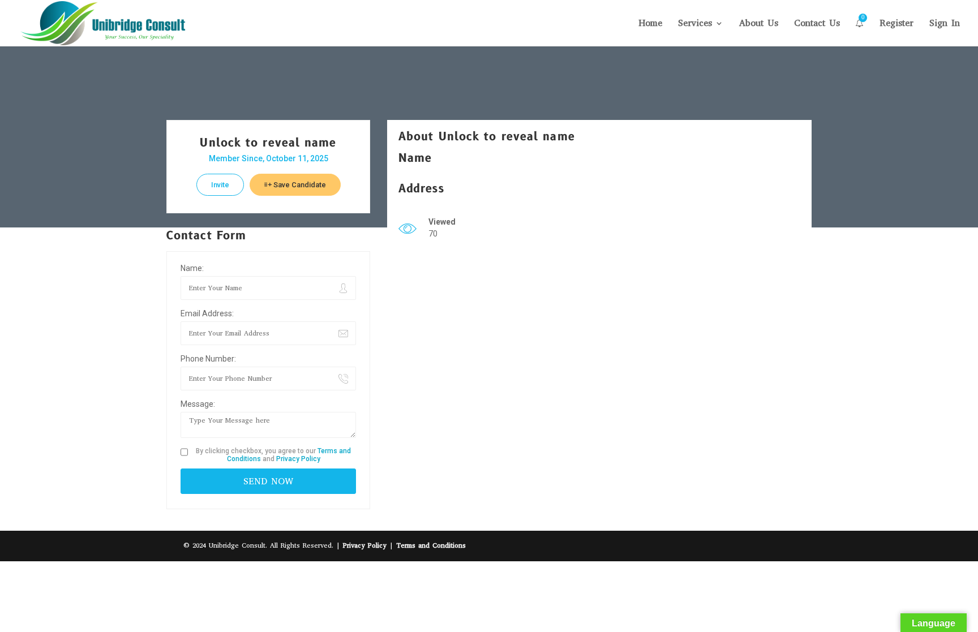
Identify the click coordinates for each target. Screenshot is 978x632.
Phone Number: (208, 358)
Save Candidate (299, 184)
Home (650, 24)
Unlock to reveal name (268, 143)
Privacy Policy (298, 459)
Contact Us (817, 24)
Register (896, 24)
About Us (758, 24)
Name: (192, 268)
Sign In (944, 24)
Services (695, 24)
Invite (220, 184)
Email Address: (207, 313)
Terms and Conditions (431, 545)
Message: (198, 404)
